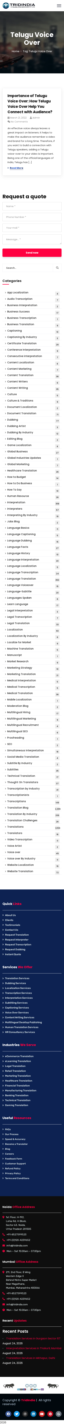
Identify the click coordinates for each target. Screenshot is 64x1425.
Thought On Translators (33, 783)
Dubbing (33, 420)
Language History (32, 554)
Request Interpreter (16, 939)
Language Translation (33, 579)
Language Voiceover (32, 585)
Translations (33, 827)
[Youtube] (42, 1414)
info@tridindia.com (17, 1245)
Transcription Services (18, 993)
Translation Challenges (33, 821)
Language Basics (32, 528)
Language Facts (33, 547)
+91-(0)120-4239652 (18, 1240)
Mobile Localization (32, 700)
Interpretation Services (19, 997)
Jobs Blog (32, 522)
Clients (9, 920)
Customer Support (15, 1163)
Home (15, 51)
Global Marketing (32, 464)
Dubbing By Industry (32, 433)
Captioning (32, 331)
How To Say (32, 490)
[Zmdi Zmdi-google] (59, 1414)
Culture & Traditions (32, 401)
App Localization (32, 293)
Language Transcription (33, 573)
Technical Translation (32, 776)
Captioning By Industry (32, 337)
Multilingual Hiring (32, 713)
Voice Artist (32, 846)
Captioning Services (17, 1007)
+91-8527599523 (16, 1234)
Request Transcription (18, 944)
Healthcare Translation (33, 471)
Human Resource (33, 496)
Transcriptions (33, 802)
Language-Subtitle (33, 592)
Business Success (32, 312)
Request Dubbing (15, 949)
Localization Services (18, 988)
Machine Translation (32, 649)
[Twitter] (17, 1414)
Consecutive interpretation (32, 356)
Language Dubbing (32, 541)
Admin (36, 117)
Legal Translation (33, 624)
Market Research (32, 662)
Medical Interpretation (32, 681)
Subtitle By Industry (32, 763)
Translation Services (17, 978)
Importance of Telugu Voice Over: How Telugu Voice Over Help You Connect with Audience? (30, 103)
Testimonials (12, 925)
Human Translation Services (21, 1027)
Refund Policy (13, 1168)
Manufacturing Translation (20, 1090)
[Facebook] (8, 1414)
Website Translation (33, 872)
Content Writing (33, 388)
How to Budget (32, 477)
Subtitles (33, 770)
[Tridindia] (18, 5)
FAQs (8, 1129)
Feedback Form (13, 1158)
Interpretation (33, 503)
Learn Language (32, 604)
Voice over (33, 852)
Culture (32, 395)
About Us (10, 915)
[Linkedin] (33, 1414)
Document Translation (32, 414)
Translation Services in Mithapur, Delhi (30, 1358)
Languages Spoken (32, 598)
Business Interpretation (32, 305)
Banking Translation (16, 1095)
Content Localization (32, 363)
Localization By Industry (32, 636)
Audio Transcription (32, 299)
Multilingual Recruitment (32, 725)
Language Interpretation (33, 560)
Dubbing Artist (32, 426)
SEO (32, 744)
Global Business (33, 452)
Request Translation (17, 934)
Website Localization (32, 865)
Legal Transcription (32, 617)
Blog (7, 1149)
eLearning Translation (18, 1061)
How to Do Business (32, 484)
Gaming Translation (16, 1105)
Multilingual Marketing (32, 719)
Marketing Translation (32, 674)
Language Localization (32, 566)
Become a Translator (16, 1144)
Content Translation (33, 375)
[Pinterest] (50, 1414)
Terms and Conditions (17, 1178)
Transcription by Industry (32, 789)
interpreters (33, 509)
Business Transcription (32, 318)
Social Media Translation (32, 757)
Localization (33, 630)
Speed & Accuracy (15, 1139)
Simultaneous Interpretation (32, 751)
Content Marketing (32, 369)
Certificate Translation (33, 344)
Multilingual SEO (32, 732)
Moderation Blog (32, 706)
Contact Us (11, 929)
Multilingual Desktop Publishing (23, 1022)
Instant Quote (13, 954)
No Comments (19, 121)
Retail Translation (15, 1070)
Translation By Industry (33, 814)
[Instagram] (25, 1414)
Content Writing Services (19, 1017)
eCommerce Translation (19, 1056)
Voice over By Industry (32, 859)
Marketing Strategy (32, 668)
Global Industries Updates (32, 458)
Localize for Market (32, 643)
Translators (32, 833)
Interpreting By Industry (32, 515)
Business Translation (32, 325)
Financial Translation (17, 1085)
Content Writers (32, 382)
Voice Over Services (17, 1012)
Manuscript (32, 655)
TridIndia (28, 1400)
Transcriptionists (32, 795)
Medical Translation (33, 693)
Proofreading (32, 738)
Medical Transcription (32, 687)
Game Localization (32, 445)
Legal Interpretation (32, 611)
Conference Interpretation (32, 350)
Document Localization (32, 407)
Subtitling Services (16, 1002)
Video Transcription (32, 840)
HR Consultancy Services (20, 1032)
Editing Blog (32, 439)
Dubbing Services (15, 983)
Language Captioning (32, 534)
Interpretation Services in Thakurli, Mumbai (33, 1348)
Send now (32, 252)
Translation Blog (34, 808)
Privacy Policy (13, 1173)
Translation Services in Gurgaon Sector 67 (33, 1338)
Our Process (11, 1134)
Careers (9, 1153)
